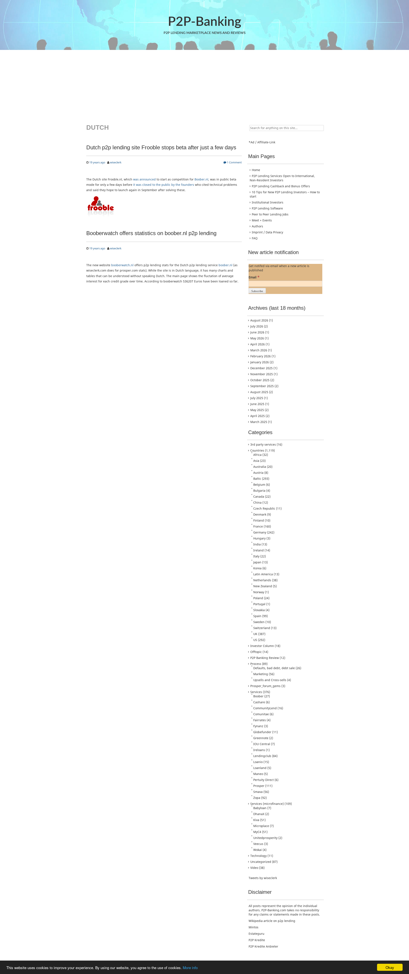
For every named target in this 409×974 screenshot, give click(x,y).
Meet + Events (262, 220)
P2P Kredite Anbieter (263, 946)
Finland (258, 520)
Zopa (256, 798)
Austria (258, 473)
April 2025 (257, 416)
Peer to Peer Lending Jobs (270, 214)
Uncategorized (260, 862)
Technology (258, 856)
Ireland (258, 550)
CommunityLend (265, 708)
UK (255, 634)
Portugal (259, 604)
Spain (257, 616)
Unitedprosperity (265, 838)
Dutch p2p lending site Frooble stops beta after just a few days (161, 147)
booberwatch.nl (122, 265)
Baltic (257, 479)
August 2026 (259, 320)
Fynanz (258, 726)
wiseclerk (115, 162)
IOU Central (261, 744)
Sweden (259, 622)
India (257, 544)
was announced (144, 179)
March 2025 (258, 422)
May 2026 (257, 338)
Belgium (259, 485)
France (258, 526)
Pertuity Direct (263, 780)
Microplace (261, 826)
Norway (258, 592)
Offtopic (256, 652)
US (255, 640)
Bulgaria (259, 490)
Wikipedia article (260, 921)
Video (254, 868)
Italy (256, 556)
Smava (258, 792)
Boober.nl (201, 179)
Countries (257, 450)
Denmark (259, 514)
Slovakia (259, 610)
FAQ (255, 238)
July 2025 (256, 398)
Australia (259, 467)
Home (256, 170)
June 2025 (257, 404)
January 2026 (259, 362)
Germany (259, 532)
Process (255, 664)
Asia (256, 461)
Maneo (258, 774)
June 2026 (257, 332)
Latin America (263, 574)
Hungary (259, 538)
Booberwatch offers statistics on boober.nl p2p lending (151, 233)
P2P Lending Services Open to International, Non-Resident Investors (282, 178)
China (257, 502)
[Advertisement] (204, 84)
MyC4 (257, 832)
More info (190, 967)
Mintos (253, 927)
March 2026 (258, 350)
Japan (257, 562)
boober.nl (225, 265)
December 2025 (261, 368)
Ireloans (259, 750)
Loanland (259, 768)
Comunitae (261, 714)
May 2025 (257, 410)
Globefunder (262, 732)
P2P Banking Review (264, 658)
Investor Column (262, 646)
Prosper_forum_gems (265, 686)
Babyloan (259, 808)
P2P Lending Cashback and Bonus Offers (281, 186)
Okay (390, 967)
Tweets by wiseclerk (263, 878)
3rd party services (263, 444)
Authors (257, 226)
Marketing (260, 674)
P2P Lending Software (267, 208)
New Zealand (262, 586)
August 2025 (259, 392)
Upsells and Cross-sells (269, 680)
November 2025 (261, 374)
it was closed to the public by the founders (163, 185)
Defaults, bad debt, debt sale (274, 668)
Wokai (257, 850)
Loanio (258, 762)
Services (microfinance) (267, 804)
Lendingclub (262, 756)
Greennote (260, 738)
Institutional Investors (267, 202)
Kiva (256, 820)
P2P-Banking (204, 22)
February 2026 (260, 356)
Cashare (259, 702)
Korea (257, 568)
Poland (258, 598)
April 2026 (257, 344)
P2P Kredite (257, 940)
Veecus (258, 844)
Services (256, 692)
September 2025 (262, 386)
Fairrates (259, 720)
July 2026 (256, 326)
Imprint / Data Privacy (267, 232)
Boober (258, 696)
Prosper (258, 786)
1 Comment (234, 162)
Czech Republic (264, 508)
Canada (258, 496)
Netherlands (262, 580)
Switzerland (261, 628)
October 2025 (259, 380)
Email (254, 277)
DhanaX (258, 814)
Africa (257, 455)
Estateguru (256, 934)
